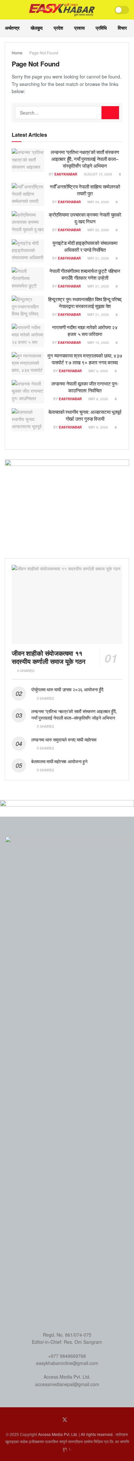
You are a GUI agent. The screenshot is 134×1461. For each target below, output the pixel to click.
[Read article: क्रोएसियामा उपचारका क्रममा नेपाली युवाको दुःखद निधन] (28, 222)
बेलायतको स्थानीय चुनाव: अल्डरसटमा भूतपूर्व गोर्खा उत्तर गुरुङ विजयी (84, 415)
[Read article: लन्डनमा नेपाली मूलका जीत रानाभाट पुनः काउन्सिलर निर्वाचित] (28, 391)
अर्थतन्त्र (12, 27)
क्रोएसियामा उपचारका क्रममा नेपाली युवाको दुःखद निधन (85, 218)
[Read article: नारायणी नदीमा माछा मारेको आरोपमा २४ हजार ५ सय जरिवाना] (28, 335)
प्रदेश (58, 27)
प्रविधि (101, 27)
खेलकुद (37, 27)
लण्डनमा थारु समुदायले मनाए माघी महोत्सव (63, 739)
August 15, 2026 (97, 174)
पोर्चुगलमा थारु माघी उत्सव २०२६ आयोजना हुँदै (67, 689)
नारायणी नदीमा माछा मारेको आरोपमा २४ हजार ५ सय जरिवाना (84, 330)
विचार (122, 27)
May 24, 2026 (98, 202)
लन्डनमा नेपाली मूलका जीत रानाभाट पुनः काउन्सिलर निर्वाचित (85, 387)
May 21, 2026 (98, 258)
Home (17, 52)
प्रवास (79, 27)
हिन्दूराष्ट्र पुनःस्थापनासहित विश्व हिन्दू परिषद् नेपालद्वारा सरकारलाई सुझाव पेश (85, 302)
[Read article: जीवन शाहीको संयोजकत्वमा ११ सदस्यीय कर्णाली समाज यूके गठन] (67, 604)
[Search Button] (110, 112)
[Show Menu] (7, 10)
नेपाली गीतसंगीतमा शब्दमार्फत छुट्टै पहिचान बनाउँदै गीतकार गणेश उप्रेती (84, 274)
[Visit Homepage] (62, 9)
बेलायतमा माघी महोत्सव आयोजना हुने (59, 761)
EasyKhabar (65, 174)
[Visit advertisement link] (67, 503)
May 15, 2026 (98, 342)
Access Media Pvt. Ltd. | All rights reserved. (76, 1434)
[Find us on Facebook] (56, 1420)
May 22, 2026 (98, 230)
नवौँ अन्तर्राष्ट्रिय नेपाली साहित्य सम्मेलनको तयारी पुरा (85, 190)
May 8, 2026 (97, 399)
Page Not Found (43, 52)
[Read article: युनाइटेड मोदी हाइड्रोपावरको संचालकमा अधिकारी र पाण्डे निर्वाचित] (28, 251)
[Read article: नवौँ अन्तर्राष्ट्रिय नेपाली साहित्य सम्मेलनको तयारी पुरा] (28, 194)
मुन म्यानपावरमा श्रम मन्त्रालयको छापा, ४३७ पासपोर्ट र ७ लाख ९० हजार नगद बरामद (84, 359)
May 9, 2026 (97, 371)
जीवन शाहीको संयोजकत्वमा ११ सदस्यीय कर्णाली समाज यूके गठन (48, 657)
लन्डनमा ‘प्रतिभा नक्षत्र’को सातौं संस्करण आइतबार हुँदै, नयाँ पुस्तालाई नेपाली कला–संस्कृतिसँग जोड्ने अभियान (85, 158)
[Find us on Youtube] (74, 1420)
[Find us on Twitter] (64, 1420)
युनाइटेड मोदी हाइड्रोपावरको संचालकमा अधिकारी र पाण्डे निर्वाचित (84, 246)
